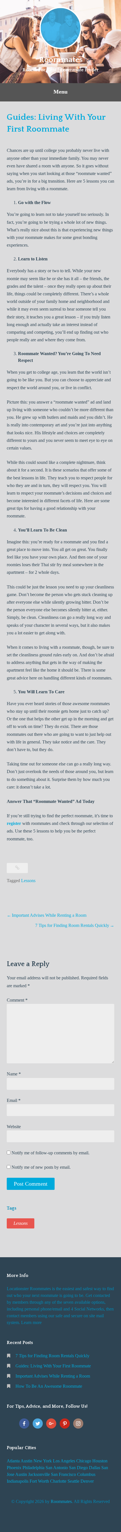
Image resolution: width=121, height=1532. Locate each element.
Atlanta (13, 1460)
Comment (17, 1000)
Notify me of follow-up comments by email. (50, 1152)
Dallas (94, 1467)
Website (14, 1126)
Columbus (86, 1474)
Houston (99, 1460)
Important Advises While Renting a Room (49, 915)
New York (42, 1460)
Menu (60, 91)
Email (14, 1100)
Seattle (73, 1481)
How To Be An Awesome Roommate (48, 1386)
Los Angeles (64, 1460)
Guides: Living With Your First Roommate (53, 1365)
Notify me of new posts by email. (41, 1167)
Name (14, 1073)
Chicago (83, 1460)
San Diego (78, 1467)
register (14, 823)
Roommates (60, 59)
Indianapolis (17, 1481)
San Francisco (63, 1474)
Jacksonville (39, 1474)
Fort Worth (39, 1481)
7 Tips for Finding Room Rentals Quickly (72, 925)
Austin (26, 1460)
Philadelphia (33, 1467)
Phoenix (14, 1467)
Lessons (28, 880)
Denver (87, 1481)
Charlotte (58, 1481)
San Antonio (57, 1467)
